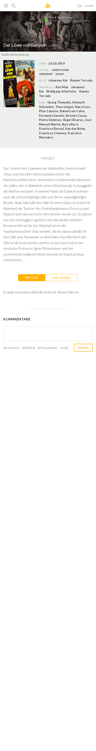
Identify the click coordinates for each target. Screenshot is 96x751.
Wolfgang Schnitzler (61, 91)
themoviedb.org (19, 54)
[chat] (79, 5)
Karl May (62, 87)
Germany (46, 74)
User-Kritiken (61, 277)
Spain (59, 74)
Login (89, 5)
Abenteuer (60, 70)
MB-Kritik (31, 277)
